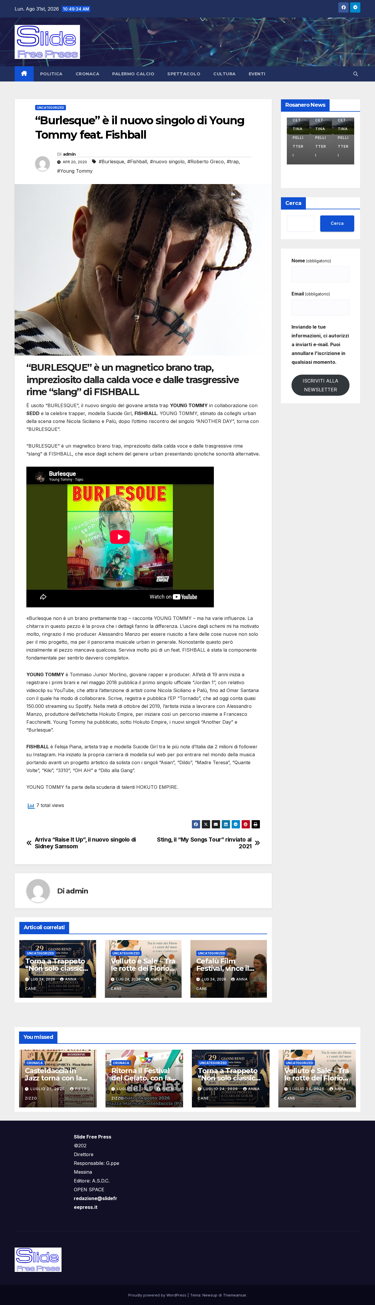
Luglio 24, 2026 (135, 1089)
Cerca (293, 203)
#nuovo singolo (167, 161)
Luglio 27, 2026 (48, 1089)
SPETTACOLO (183, 74)
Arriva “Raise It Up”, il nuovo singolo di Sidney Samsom (85, 843)
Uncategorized (50, 107)
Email (311, 294)
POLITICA (51, 74)
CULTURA (224, 74)
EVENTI (257, 74)
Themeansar (234, 1295)
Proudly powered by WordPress (158, 1295)
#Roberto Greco (206, 161)
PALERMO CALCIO (133, 74)
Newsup (209, 1295)
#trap (233, 161)
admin (69, 154)
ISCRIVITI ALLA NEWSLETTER (320, 385)
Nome (311, 261)
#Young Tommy (75, 171)
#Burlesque (111, 161)
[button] (355, 74)
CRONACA (88, 74)
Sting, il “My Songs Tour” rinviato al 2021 (204, 843)
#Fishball (137, 161)
